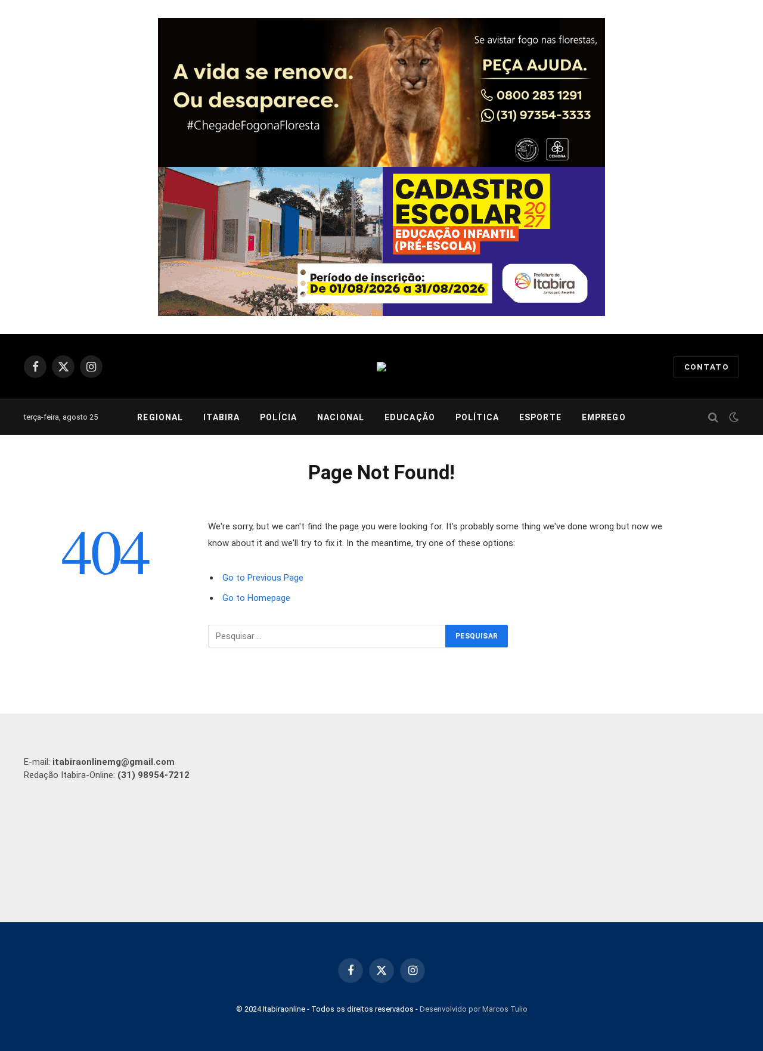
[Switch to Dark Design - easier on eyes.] (732, 417)
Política (477, 417)
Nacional (340, 417)
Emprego (604, 417)
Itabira (221, 417)
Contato (706, 366)
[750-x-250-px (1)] (381, 241)
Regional (160, 417)
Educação (409, 417)
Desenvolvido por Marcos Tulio (474, 1009)
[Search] (713, 417)
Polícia (278, 417)
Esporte (540, 417)
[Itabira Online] (381, 366)
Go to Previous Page (262, 577)
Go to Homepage (256, 598)
